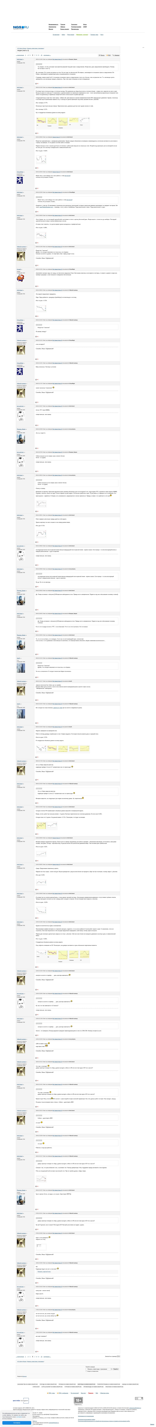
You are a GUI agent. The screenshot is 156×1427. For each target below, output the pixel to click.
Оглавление (56, 34)
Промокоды (75, 29)
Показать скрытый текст (44, 1271)
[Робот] (84, 122)
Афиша (62, 26)
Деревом (117, 55)
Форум (51, 29)
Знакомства (52, 26)
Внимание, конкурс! (82, 34)
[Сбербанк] (62, 125)
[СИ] (73, 122)
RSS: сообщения (63, 1393)
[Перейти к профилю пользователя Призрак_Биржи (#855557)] (21, 443)
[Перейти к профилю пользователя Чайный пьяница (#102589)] (21, 260)
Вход (102, 34)
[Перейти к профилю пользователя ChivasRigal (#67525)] (20, 183)
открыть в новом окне (92, 1371)
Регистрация (70, 34)
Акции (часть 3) (56, 137)
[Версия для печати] (36, 83)
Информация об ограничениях (86, 1416)
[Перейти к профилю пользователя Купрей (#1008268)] (20, 281)
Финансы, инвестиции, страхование (35, 48)
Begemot (25, 1376)
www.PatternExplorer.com (46, 207)
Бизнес (24, 48)
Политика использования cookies (86, 1419)
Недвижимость (53, 24)
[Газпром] (52, 123)
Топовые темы (94, 34)
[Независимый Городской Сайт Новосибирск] (20, 28)
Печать (103, 55)
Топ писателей (75, 1393)
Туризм (62, 24)
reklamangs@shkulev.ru (135, 1408)
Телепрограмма (76, 26)
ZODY (85, 26)
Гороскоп (74, 24)
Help (97, 1393)
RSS (109, 55)
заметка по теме (57, 707)
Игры (85, 24)
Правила (90, 1393)
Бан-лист (83, 1393)
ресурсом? (68, 175)
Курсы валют (64, 29)
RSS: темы (52, 1393)
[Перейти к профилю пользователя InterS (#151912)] (21, 672)
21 (41, 55)
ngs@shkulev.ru (33, 1421)
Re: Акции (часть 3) (57, 59)
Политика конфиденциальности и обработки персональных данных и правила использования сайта (104, 1421)
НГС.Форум (20, 48)
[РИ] (41, 122)
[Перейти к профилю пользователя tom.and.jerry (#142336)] (21, 420)
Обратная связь (104, 1393)
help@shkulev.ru (25, 1424)
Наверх (152, 1424)
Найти (63, 34)
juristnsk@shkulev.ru (54, 1422)
